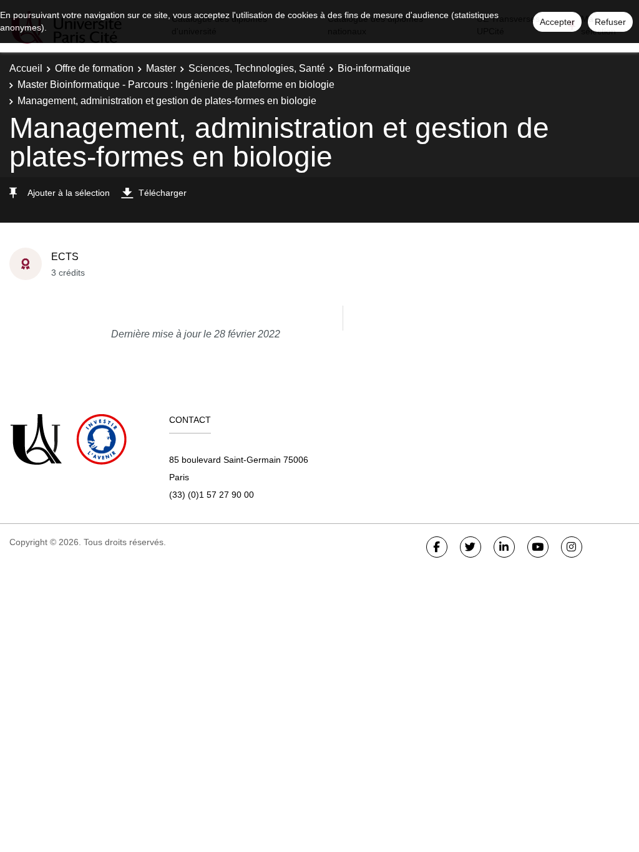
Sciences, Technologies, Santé (256, 68)
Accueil (25, 68)
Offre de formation (94, 68)
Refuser (610, 22)
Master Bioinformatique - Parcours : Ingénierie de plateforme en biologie (175, 84)
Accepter (557, 22)
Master (161, 68)
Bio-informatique (374, 68)
